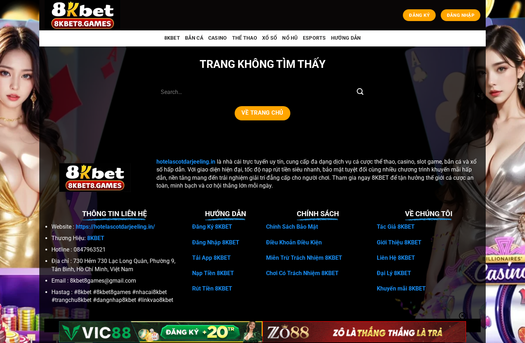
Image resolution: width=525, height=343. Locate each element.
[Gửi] (360, 92)
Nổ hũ (290, 38)
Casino (217, 38)
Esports (314, 38)
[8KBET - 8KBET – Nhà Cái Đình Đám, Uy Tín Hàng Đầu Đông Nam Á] (84, 15)
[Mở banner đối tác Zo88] (364, 331)
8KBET (172, 38)
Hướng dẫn (346, 38)
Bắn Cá (194, 38)
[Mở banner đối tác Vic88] (160, 331)
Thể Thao (244, 38)
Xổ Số (269, 38)
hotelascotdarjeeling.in (185, 161)
